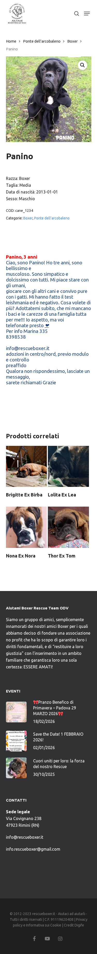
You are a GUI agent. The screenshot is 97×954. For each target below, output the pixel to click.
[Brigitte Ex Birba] (26, 466)
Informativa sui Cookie (43, 925)
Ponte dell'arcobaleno (42, 41)
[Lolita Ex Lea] (68, 466)
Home (11, 41)
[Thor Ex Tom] (68, 527)
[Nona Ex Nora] (26, 527)
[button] (87, 13)
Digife (79, 925)
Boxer (72, 41)
